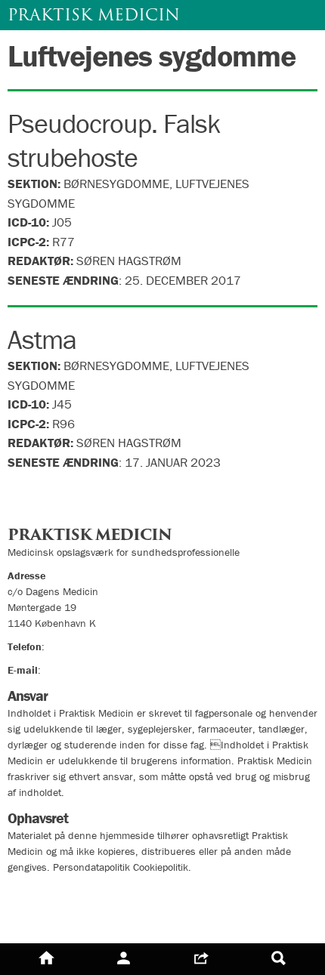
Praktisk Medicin (94, 14)
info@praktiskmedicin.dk (98, 670)
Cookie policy (47, 919)
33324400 (72, 646)
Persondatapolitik (60, 892)
